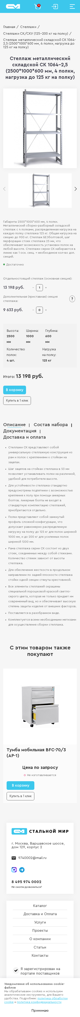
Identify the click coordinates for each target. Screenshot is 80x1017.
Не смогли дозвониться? (27, 887)
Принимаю (40, 1010)
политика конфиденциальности (39, 1002)
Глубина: (48, 330)
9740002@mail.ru (32, 858)
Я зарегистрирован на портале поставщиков (40, 971)
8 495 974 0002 (26, 882)
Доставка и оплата (24, 437)
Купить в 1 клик (17, 400)
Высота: (10, 330)
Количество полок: (14, 352)
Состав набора (51, 425)
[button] (76, 189)
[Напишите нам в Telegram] (22, 870)
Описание (14, 425)
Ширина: (29, 330)
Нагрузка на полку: (49, 352)
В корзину (14, 390)
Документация (19, 431)
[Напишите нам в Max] (14, 869)
